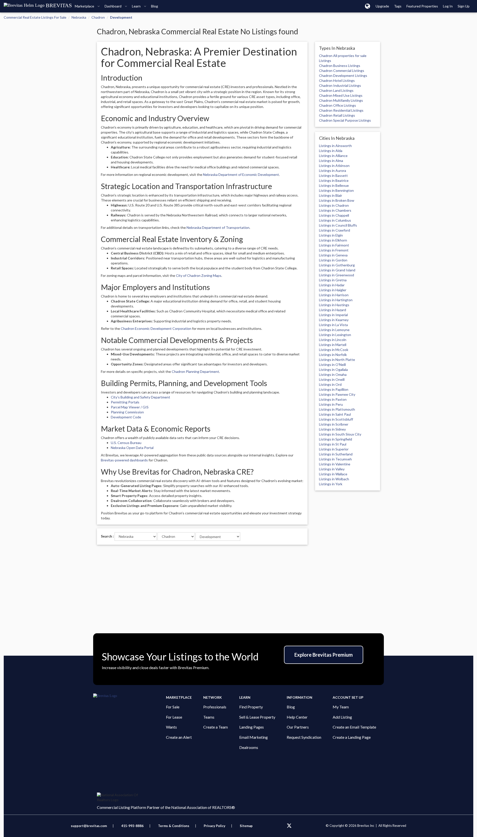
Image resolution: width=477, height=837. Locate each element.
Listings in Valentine (334, 464)
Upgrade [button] (382, 6)
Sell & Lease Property (257, 717)
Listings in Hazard (332, 310)
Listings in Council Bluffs (338, 225)
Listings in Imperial (333, 315)
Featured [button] (422, 6)
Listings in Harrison (334, 295)
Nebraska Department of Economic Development (241, 174)
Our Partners (298, 727)
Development (121, 17)
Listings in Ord (330, 384)
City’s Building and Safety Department (140, 397)
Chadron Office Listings (337, 105)
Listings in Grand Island (337, 270)
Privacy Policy (214, 826)
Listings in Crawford (334, 230)
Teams (208, 717)
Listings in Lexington (335, 335)
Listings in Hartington (336, 300)
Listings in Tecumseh (335, 459)
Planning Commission (127, 412)
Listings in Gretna (333, 280)
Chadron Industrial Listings (340, 85)
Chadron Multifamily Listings (341, 100)
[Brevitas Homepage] (129, 695)
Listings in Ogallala (333, 369)
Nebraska (79, 17)
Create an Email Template (354, 727)
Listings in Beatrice (334, 180)
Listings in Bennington (336, 190)
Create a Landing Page (352, 737)
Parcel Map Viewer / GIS (130, 407)
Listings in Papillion (333, 389)
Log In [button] (448, 6)
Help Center (297, 717)
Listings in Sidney (332, 429)
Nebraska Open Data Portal (132, 447)
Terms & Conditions (174, 826)
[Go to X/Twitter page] (289, 826)
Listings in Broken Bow (336, 200)
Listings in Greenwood (336, 275)
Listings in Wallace (333, 474)
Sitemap (246, 826)
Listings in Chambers (335, 210)
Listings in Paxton (333, 399)
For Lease (174, 717)
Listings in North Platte (337, 359)
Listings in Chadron (334, 205)
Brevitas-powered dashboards (124, 460)
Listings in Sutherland (336, 454)
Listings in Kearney (334, 320)
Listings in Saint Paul (335, 414)
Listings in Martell (332, 345)
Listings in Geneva (333, 255)
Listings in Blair (330, 195)
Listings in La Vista (333, 325)
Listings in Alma (331, 160)
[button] (367, 6)
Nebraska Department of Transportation (218, 227)
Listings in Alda (330, 150)
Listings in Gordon (333, 260)
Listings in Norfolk (333, 354)
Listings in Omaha (333, 374)
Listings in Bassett (333, 175)
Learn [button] (136, 6)
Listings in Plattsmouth (337, 409)
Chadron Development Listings (343, 75)
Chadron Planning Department (195, 371)
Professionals (214, 706)
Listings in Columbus (335, 220)
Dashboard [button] (113, 6)
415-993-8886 (132, 826)
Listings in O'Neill (332, 364)
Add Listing (342, 717)
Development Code (126, 417)
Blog (291, 706)
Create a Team (215, 727)
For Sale (172, 706)
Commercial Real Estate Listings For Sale (35, 17)
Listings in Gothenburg (337, 265)
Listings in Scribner (333, 424)
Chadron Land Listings (336, 90)
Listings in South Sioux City (340, 434)
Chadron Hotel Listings (337, 80)
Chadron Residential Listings (341, 110)
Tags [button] (397, 6)
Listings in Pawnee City (337, 394)
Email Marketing (253, 737)
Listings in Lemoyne (334, 330)
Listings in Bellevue (334, 185)
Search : (107, 536)
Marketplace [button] (85, 6)
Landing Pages (251, 727)
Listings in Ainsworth (335, 146)
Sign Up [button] (464, 6)
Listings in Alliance (333, 155)
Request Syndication (304, 737)
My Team (341, 706)
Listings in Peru (331, 404)
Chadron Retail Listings (337, 115)
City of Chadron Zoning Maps (198, 275)
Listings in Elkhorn (333, 240)
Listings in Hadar (332, 285)
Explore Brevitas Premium (323, 655)
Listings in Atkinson (334, 165)
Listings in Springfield (335, 439)
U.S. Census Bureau (126, 443)
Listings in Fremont (334, 250)
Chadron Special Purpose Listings (345, 120)
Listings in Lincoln (332, 340)
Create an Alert (179, 737)
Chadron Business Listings (339, 65)
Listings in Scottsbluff (336, 419)
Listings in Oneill (332, 379)
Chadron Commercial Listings (341, 70)
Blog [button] (154, 6)
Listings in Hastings (334, 305)
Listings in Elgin (331, 235)
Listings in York (330, 484)
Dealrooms (248, 747)
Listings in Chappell (334, 215)
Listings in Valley (332, 469)
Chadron (98, 17)
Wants (171, 727)
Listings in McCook (333, 349)
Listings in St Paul (332, 444)
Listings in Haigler (332, 290)
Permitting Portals (125, 402)
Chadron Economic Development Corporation (156, 328)
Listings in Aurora (332, 170)
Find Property (251, 706)
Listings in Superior (334, 449)
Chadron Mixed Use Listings (340, 95)
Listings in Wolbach (334, 479)
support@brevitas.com (89, 826)
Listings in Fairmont (334, 245)
